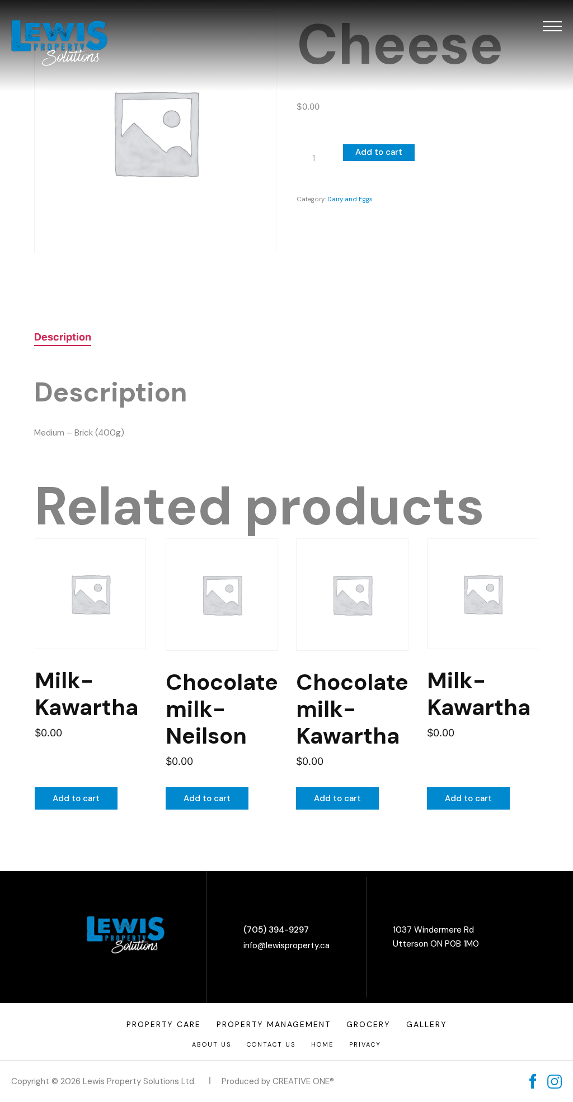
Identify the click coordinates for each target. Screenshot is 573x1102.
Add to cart (378, 152)
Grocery (368, 1024)
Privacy (365, 1044)
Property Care (163, 1024)
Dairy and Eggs (350, 199)
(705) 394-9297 (276, 929)
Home (322, 1044)
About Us (211, 1044)
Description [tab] (62, 337)
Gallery (426, 1024)
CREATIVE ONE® (303, 1081)
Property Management (274, 1024)
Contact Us (271, 1044)
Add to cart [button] (76, 798)
